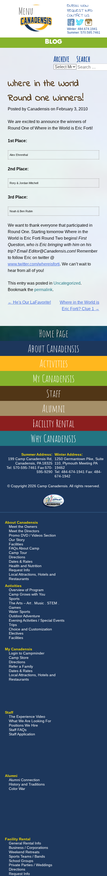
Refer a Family (21, 666)
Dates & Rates (20, 561)
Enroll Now (77, 6)
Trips (13, 625)
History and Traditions (27, 784)
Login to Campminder (26, 653)
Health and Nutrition (25, 566)
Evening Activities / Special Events (36, 620)
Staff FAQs (17, 730)
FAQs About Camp (24, 548)
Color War (17, 789)
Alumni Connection (24, 780)
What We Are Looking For (30, 721)
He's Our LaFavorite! (29, 302)
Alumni (53, 408)
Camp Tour (18, 553)
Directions (17, 557)
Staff (53, 393)
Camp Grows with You (27, 594)
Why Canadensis (53, 438)
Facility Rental (53, 423)
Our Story (17, 540)
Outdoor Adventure (24, 616)
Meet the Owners (23, 526)
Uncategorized (67, 283)
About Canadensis (53, 348)
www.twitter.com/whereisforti (34, 264)
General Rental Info (25, 843)
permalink (43, 289)
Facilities (16, 544)
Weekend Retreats (24, 852)
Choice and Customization (30, 629)
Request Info (79, 10)
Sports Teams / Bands (27, 856)
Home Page (53, 333)
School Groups (21, 861)
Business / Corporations (28, 847)
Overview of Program (26, 590)
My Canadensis (54, 378)
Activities (53, 363)
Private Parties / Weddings (30, 865)
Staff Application (22, 734)
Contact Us (78, 15)
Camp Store (19, 658)
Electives (16, 633)
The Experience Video (27, 716)
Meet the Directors (24, 531)
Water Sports (19, 612)
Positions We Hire (23, 725)
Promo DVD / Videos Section (32, 535)
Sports (14, 599)
